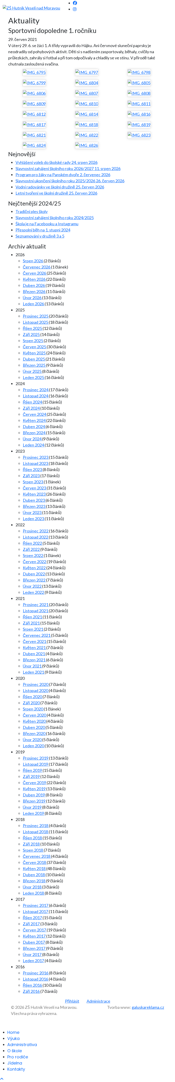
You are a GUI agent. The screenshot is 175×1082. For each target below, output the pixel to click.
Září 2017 (31, 923)
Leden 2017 (34, 960)
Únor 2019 (32, 807)
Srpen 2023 (33, 481)
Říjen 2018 (33, 837)
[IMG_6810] (86, 103)
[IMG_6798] (139, 72)
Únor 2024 (32, 438)
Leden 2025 (34, 377)
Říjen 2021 (33, 616)
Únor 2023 (32, 512)
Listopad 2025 (36, 322)
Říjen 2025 (33, 328)
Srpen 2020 (33, 708)
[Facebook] (75, 2)
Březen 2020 (34, 733)
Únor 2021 (32, 665)
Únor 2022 (32, 586)
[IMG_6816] (139, 114)
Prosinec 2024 (36, 389)
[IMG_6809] (34, 103)
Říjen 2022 (33, 543)
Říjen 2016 (33, 985)
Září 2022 (31, 549)
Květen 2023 (34, 494)
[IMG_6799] (34, 82)
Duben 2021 (34, 653)
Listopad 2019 (36, 764)
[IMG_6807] (86, 93)
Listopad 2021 (36, 610)
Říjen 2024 (33, 401)
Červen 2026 (35, 273)
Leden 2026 (34, 303)
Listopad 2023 (36, 463)
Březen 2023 (34, 506)
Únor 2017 (32, 954)
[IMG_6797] (86, 72)
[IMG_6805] (139, 82)
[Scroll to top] (2, 1078)
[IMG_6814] (86, 114)
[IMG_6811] (139, 103)
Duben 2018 (34, 874)
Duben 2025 (34, 359)
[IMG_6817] (34, 124)
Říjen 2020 (33, 696)
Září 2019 (31, 776)
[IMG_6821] (34, 135)
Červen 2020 (35, 715)
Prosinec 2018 (36, 825)
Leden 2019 (34, 813)
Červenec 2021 (37, 635)
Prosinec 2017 (36, 905)
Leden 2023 (34, 518)
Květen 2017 (34, 936)
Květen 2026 (34, 279)
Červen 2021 (35, 641)
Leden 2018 (34, 893)
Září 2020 (31, 702)
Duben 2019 (34, 794)
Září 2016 (31, 991)
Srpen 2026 (33, 260)
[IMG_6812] (34, 114)
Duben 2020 (34, 727)
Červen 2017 (35, 929)
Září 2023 (31, 475)
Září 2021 (31, 622)
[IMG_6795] (34, 72)
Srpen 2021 (33, 629)
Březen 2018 (34, 880)
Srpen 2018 (33, 850)
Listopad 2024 (36, 395)
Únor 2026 (32, 297)
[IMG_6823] (139, 135)
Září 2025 (31, 334)
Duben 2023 (34, 500)
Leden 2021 (34, 672)
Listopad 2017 (36, 911)
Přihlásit (72, 1001)
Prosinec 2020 (36, 684)
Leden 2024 (34, 444)
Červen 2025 (35, 346)
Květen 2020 (34, 721)
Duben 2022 (34, 573)
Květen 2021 (34, 647)
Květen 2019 (34, 788)
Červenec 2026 (37, 266)
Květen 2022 (34, 567)
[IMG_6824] (34, 145)
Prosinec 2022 (36, 530)
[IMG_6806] (34, 93)
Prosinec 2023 (36, 457)
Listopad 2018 (36, 831)
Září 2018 (31, 843)
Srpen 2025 (33, 340)
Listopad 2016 (36, 979)
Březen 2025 (34, 365)
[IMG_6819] (139, 124)
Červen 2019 (35, 782)
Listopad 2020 (36, 690)
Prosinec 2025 (36, 316)
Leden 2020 (34, 745)
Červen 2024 (35, 414)
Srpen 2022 (33, 555)
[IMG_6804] (86, 82)
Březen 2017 (34, 948)
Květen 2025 (34, 352)
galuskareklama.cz (148, 1007)
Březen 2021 (34, 659)
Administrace (98, 1001)
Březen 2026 (34, 291)
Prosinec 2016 (36, 972)
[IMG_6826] (86, 145)
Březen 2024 (34, 432)
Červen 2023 (35, 487)
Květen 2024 (34, 420)
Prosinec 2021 (36, 604)
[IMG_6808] (139, 93)
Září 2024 (31, 408)
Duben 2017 (34, 942)
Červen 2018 (35, 862)
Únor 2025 (32, 371)
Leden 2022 (34, 592)
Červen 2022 (35, 561)
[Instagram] (75, 9)
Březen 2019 (34, 800)
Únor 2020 (32, 739)
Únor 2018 (32, 886)
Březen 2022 (34, 579)
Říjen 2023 (33, 469)
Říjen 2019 (33, 770)
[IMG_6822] (86, 135)
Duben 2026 (34, 285)
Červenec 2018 (37, 856)
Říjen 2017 (33, 917)
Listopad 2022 (36, 537)
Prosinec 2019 (36, 758)
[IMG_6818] (86, 124)
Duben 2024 (34, 426)
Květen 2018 (34, 868)
